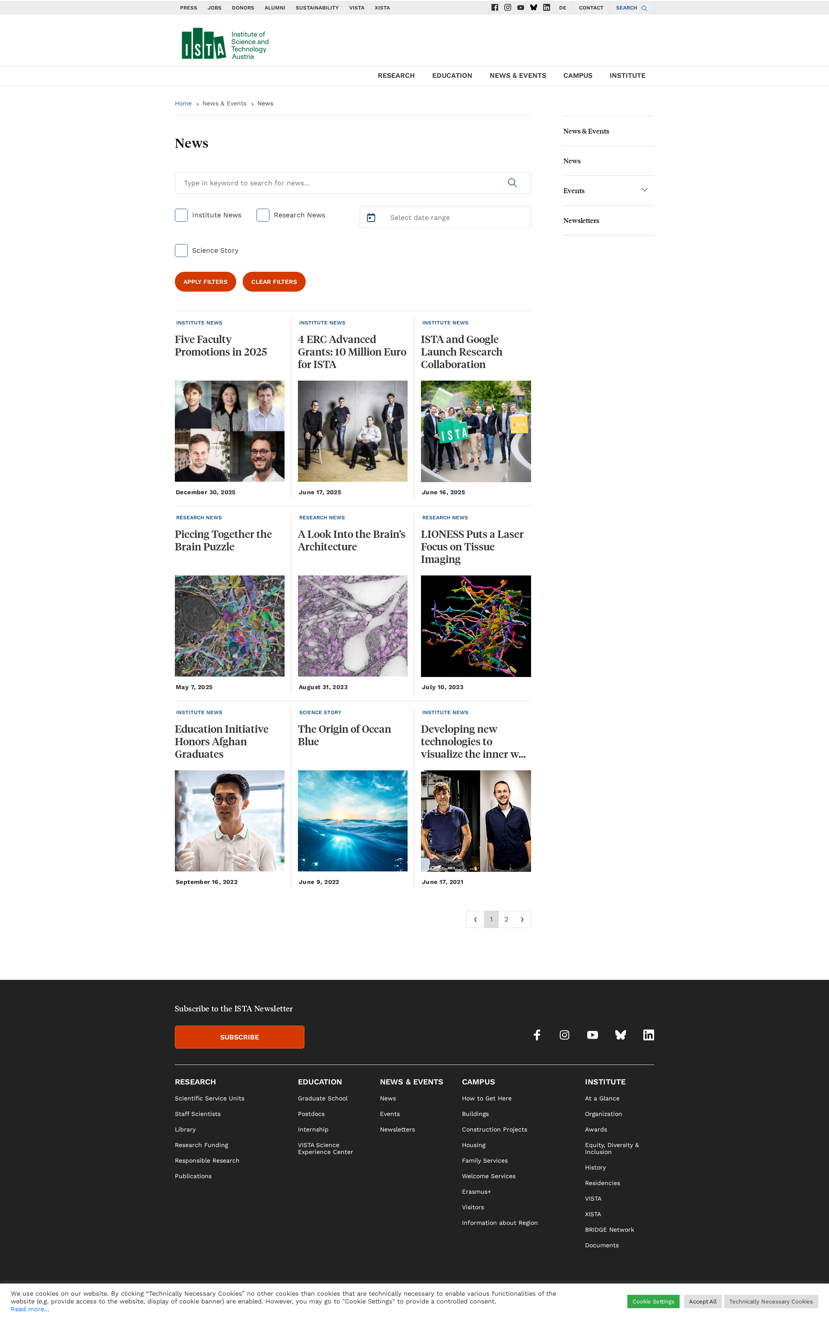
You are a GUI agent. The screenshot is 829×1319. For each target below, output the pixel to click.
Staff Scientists (198, 1113)
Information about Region (500, 1222)
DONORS (243, 8)
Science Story (215, 250)
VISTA (356, 8)
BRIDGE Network (609, 1229)
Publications (193, 1176)
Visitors (473, 1207)
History (595, 1167)
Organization (603, 1113)
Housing (473, 1144)
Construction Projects (494, 1129)
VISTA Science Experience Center (325, 1148)
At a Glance (602, 1098)
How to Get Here (487, 1098)
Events (574, 190)
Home (183, 103)
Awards (596, 1129)
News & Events (225, 103)
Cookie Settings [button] (653, 1301)
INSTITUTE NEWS (199, 323)
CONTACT (591, 8)
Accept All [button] (703, 1301)
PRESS (188, 8)
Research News (299, 215)
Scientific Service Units (209, 1098)
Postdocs (311, 1113)
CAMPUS (577, 75)
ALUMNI (275, 8)
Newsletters (581, 220)
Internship (313, 1129)
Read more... (30, 1309)
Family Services (485, 1160)
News (572, 160)
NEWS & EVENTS (518, 75)
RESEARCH (396, 75)
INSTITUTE (627, 75)
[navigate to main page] (224, 41)
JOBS (214, 8)
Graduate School (323, 1098)
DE (562, 8)
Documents (602, 1245)
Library (185, 1129)
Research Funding (201, 1144)
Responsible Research (207, 1160)
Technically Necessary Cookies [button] (771, 1301)
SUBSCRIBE (239, 1037)
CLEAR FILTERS (274, 281)
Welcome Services (489, 1176)
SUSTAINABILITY (317, 8)
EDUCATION (452, 75)
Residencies (602, 1182)
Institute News (216, 215)
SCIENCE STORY (320, 712)
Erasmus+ (476, 1191)
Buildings (475, 1113)
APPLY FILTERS (206, 281)
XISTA (382, 8)
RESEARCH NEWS (199, 518)
